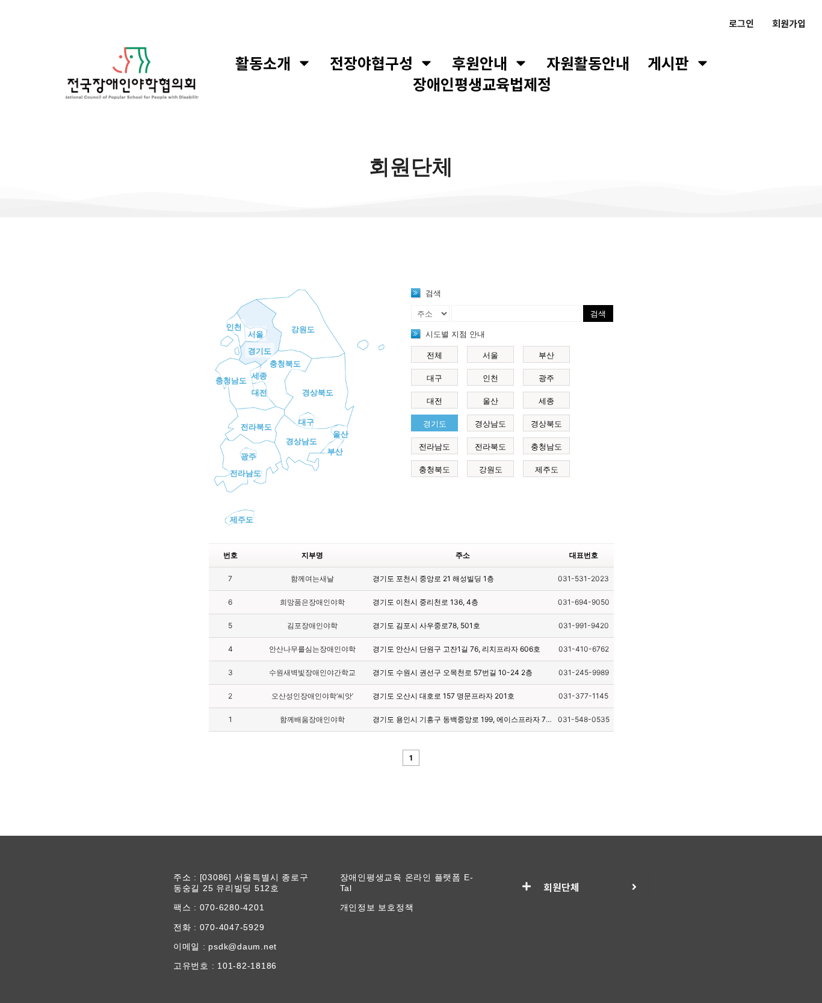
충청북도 (285, 363)
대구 (306, 422)
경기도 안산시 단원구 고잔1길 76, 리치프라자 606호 (456, 648)
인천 (234, 327)
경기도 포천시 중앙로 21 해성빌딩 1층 (433, 578)
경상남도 (301, 441)
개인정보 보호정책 (377, 907)
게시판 (668, 62)
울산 (340, 434)
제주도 (241, 519)
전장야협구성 (371, 62)
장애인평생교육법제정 (482, 83)
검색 (598, 313)
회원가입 (789, 23)
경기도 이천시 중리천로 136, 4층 (425, 601)
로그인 (741, 23)
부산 (335, 451)
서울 (256, 334)
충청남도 (231, 380)
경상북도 (317, 392)
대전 (259, 392)
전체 (434, 355)
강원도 (303, 329)
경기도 (259, 351)
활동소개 (263, 62)
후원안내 (479, 62)
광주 (248, 456)
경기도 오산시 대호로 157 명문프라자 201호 (443, 695)
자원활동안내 (587, 62)
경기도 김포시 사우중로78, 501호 (426, 625)
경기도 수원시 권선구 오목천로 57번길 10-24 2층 (452, 672)
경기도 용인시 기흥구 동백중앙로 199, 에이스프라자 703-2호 (471, 719)
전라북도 (256, 426)
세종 (259, 375)
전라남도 (245, 473)
